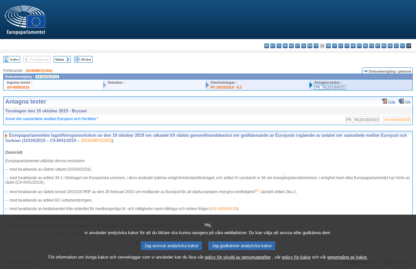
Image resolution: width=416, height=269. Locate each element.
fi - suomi (402, 45)
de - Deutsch (291, 45)
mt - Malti (359, 45)
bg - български (266, 45)
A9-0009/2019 (18, 87)
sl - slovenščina (396, 45)
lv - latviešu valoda (340, 45)
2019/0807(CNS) (39, 71)
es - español (272, 45)
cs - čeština (279, 45)
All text (86, 59)
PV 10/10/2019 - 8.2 (226, 87)
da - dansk (285, 45)
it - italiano (334, 45)
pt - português (377, 45)
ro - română (384, 45)
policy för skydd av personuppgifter (238, 257)
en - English (309, 45)
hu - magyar (353, 45)
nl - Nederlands (365, 45)
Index (14, 59)
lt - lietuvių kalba (346, 45)
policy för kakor (296, 257)
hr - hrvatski (328, 45)
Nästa (59, 59)
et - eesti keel (297, 45)
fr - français (316, 45)
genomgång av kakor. (347, 257)
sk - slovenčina (390, 45)
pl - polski (371, 45)
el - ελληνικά (303, 45)
